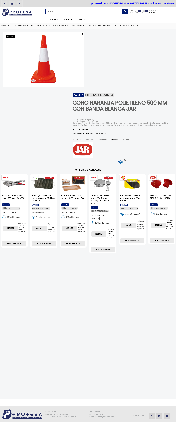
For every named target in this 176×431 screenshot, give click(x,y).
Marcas (82, 19)
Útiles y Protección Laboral (42, 26)
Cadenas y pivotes (78, 26)
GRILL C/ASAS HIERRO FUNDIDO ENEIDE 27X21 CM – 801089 (43, 198)
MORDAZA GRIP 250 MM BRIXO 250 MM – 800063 (13, 197)
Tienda (52, 19)
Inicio (3, 26)
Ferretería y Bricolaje (18, 26)
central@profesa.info (105, 417)
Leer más (10, 228)
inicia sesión (85, 133)
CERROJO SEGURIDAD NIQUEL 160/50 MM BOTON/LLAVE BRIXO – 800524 (101, 199)
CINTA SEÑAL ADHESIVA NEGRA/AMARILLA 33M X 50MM (130, 198)
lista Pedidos (82, 129)
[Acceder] (131, 11)
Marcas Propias (124, 139)
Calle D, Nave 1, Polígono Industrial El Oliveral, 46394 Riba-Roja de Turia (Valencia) (60, 414)
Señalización (62, 26)
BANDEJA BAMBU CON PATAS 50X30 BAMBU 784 (72, 197)
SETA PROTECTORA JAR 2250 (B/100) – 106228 (160, 197)
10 (124, 159)
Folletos (68, 19)
